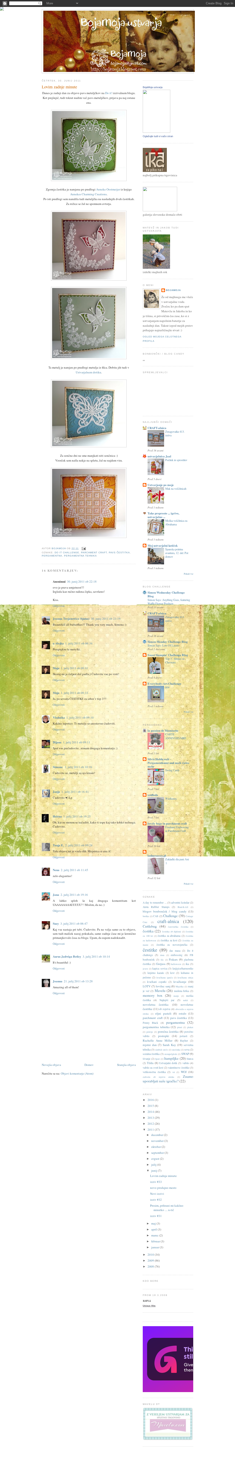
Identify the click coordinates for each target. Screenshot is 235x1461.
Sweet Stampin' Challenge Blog (168, 655)
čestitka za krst (169, 940)
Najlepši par (166, 1000)
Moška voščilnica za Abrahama (176, 522)
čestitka (148, 931)
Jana (56, 894)
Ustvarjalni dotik (168, 1063)
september (158, 1153)
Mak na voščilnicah (175, 488)
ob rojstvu (164, 1009)
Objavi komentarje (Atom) (77, 1073)
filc (162, 959)
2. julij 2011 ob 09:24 (78, 845)
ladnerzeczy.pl (157, 855)
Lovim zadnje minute (163, 1176)
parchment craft (94, 552)
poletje (149, 1031)
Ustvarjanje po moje (161, 485)
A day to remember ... (155, 902)
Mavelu (160, 990)
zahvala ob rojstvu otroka (158, 1076)
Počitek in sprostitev (176, 460)
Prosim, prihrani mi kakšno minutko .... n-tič (166, 1207)
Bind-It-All (183, 907)
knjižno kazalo (156, 973)
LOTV (147, 986)
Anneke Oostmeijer (108, 189)
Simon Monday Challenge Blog (168, 641)
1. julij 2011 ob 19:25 (77, 816)
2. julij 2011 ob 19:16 (74, 895)
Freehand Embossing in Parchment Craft (177, 829)
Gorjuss (160, 964)
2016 (151, 1100)
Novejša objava (51, 1065)
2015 (151, 1106)
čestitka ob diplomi (171, 931)
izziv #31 (156, 1216)
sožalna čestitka (151, 1054)
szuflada (153, 795)
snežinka (176, 1049)
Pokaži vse (188, 573)
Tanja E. (58, 845)
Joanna (57, 981)
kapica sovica (159, 968)
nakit (185, 1000)
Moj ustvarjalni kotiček (163, 545)
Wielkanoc (171, 798)
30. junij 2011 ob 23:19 (105, 618)
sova (186, 1049)
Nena (56, 870)
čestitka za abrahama (169, 935)
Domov (89, 1065)
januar (155, 1247)
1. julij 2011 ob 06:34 (78, 643)
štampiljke (171, 1058)
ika (187, 964)
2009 (151, 1260)
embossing (176, 955)
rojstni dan (150, 1045)
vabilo (185, 1063)
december (157, 1135)
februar (156, 1241)
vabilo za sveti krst (153, 1067)
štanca (190, 1058)
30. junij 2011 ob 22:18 (82, 581)
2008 (151, 1266)
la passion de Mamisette (163, 730)
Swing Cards (172, 770)
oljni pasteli (163, 1013)
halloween (176, 964)
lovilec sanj (163, 986)
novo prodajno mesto (163, 1188)
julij (154, 1164)
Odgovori (59, 606)
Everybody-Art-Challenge (164, 683)
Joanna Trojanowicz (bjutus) (71, 618)
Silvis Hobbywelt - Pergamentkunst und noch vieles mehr (168, 763)
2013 (151, 1118)
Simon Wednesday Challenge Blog (166, 594)
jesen (145, 968)
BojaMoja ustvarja (152, 87)
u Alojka (58, 643)
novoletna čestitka (155, 1004)
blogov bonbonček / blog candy (165, 911)
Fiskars (173, 959)
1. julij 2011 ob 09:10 (80, 717)
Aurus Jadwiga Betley (67, 956)
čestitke (150, 950)
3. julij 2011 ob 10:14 (96, 956)
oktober (156, 1147)
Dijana (57, 742)
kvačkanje (179, 982)
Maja (56, 668)
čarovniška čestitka (178, 926)
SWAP (185, 1054)
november (157, 1141)
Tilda (150, 1063)
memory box (152, 995)
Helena (57, 816)
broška (146, 916)
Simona (58, 767)
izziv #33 (156, 1182)
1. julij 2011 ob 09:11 (76, 742)
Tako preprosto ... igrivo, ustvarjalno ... (163, 515)
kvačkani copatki (156, 981)
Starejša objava (126, 1065)
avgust (155, 1159)
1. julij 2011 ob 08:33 (74, 693)
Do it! (108, 93)
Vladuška (59, 717)
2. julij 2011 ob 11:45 (74, 870)
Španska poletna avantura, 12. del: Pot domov (176, 552)
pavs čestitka (119, 552)
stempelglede (170, 1054)
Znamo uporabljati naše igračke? (168, 1079)
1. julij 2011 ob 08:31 (74, 668)
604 (167, 687)
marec (155, 1235)
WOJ (184, 1072)
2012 (151, 1124)
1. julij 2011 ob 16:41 (75, 792)
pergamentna (52, 555)
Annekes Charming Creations (88, 194)
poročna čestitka (168, 1031)
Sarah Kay (169, 1045)
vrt (173, 1072)
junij (154, 1170)
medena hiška (181, 991)
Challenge (170, 915)
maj (154, 1223)
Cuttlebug (150, 926)
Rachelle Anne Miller (157, 1040)
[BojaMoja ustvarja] (156, 132)
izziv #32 (156, 1200)
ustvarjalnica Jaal (159, 456)
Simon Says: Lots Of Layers (163, 645)
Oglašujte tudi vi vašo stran (158, 136)
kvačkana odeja (185, 977)
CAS (155, 916)
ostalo (182, 1013)
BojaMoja (173, 290)
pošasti (183, 1036)
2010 (151, 1254)
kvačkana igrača (165, 977)
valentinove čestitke (178, 1067)
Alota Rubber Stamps (156, 907)
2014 (151, 1112)
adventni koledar (180, 902)
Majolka (180, 986)
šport (157, 1058)
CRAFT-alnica (157, 428)
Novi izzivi (157, 1194)
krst (172, 973)
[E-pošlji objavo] (84, 548)
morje (176, 995)
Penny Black (150, 1022)
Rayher (184, 1040)
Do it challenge (67, 552)
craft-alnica (168, 921)
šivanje (146, 1058)
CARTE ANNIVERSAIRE (175, 736)
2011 (151, 1129)
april (154, 1229)
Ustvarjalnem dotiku (88, 372)
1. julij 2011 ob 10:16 (78, 767)
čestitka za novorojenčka (172, 944)
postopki (163, 1036)
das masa (174, 950)
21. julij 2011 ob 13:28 (78, 981)
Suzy (56, 923)
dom (162, 955)
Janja (56, 791)
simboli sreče (161, 1049)
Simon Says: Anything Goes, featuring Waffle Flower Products (169, 601)
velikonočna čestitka (154, 1072)
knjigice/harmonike (183, 968)
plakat (190, 1027)
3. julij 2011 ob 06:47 (74, 923)
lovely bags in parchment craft (167, 823)
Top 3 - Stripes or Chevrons (175, 660)
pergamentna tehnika (80, 555)
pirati (179, 1027)
